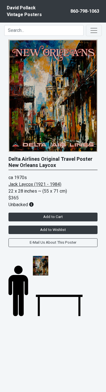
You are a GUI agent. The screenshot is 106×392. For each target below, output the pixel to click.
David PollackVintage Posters (24, 11)
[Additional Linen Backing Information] (31, 204)
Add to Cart (53, 217)
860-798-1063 (84, 11)
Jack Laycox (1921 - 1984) (34, 184)
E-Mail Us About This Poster (53, 242)
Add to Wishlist (53, 230)
